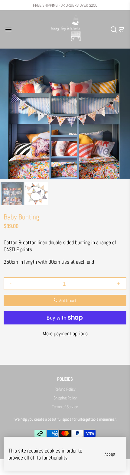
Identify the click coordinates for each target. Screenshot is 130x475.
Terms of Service (65, 406)
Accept (110, 454)
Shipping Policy (65, 398)
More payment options (65, 333)
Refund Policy (65, 389)
